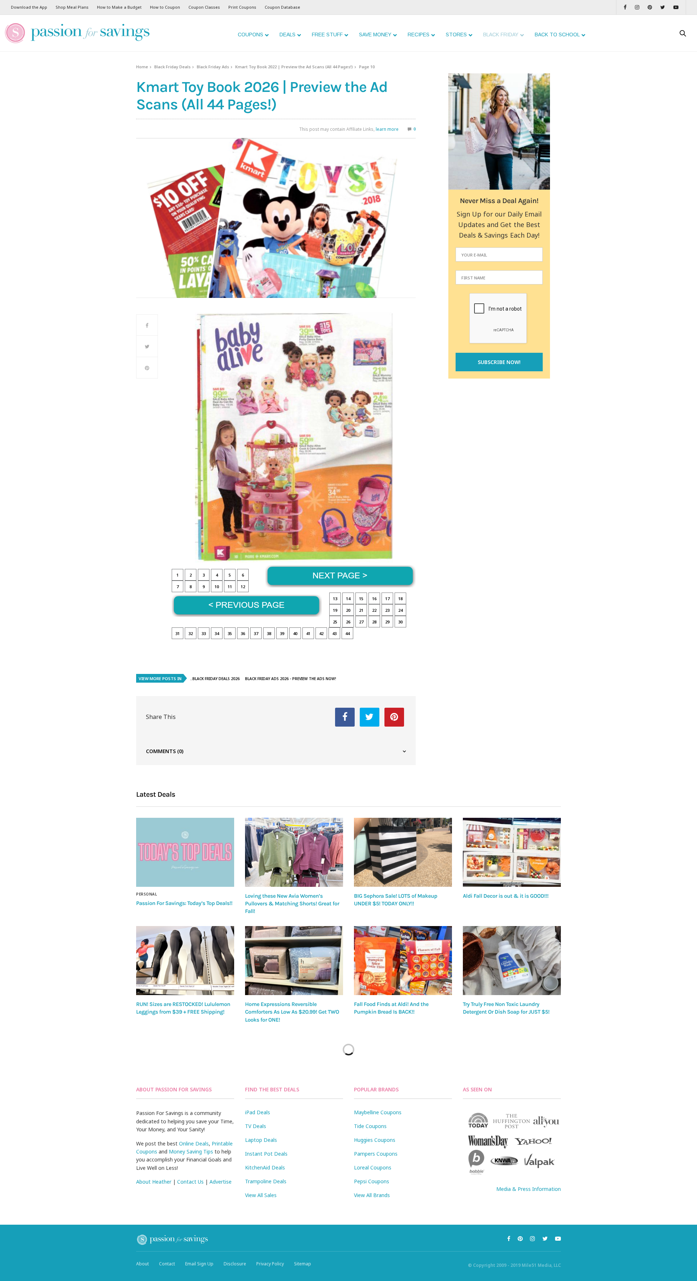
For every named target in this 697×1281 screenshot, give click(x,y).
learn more (387, 129)
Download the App (29, 7)
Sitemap (302, 1264)
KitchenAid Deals (265, 1167)
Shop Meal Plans (72, 7)
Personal (146, 894)
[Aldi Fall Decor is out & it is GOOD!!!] (512, 852)
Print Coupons (242, 7)
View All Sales (261, 1195)
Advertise (220, 1181)
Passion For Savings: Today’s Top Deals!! (184, 903)
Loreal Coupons (372, 1167)
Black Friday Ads (213, 66)
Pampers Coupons (376, 1153)
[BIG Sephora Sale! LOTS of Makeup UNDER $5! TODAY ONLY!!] (403, 852)
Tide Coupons (370, 1126)
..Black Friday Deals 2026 (215, 678)
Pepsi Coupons (371, 1181)
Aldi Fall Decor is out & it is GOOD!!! (506, 896)
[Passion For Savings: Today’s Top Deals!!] (185, 852)
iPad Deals (257, 1112)
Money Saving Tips (191, 1151)
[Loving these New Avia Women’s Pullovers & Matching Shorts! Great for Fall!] (294, 852)
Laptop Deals (261, 1139)
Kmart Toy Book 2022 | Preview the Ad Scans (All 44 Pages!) (294, 66)
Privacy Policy (270, 1264)
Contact (167, 1264)
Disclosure (235, 1264)
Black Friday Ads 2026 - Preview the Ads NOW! (290, 678)
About (142, 1264)
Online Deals (194, 1143)
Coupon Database (282, 7)
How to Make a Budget (119, 7)
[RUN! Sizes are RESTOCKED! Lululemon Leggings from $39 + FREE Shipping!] (185, 960)
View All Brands (372, 1195)
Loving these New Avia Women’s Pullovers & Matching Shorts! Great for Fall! (292, 904)
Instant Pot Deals (266, 1153)
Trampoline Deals (265, 1181)
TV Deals (255, 1126)
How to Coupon (165, 7)
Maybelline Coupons (378, 1112)
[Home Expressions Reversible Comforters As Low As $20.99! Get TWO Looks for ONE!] (294, 960)
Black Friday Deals (172, 66)
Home (142, 66)
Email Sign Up (199, 1264)
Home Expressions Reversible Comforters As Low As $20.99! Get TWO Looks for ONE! (292, 1012)
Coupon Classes (204, 7)
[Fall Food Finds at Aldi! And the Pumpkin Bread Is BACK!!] (403, 960)
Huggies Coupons (374, 1139)
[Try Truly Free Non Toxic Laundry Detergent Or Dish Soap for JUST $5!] (512, 960)
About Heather (153, 1181)
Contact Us (190, 1181)
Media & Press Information (528, 1188)
